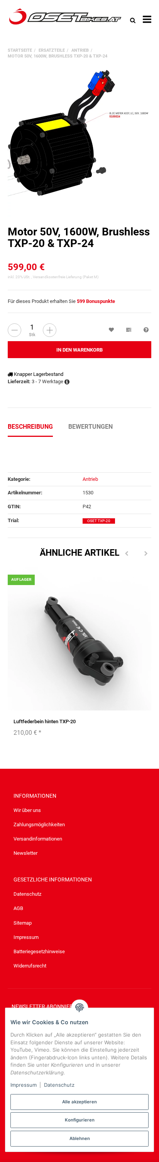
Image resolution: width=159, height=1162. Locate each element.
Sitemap (23, 923)
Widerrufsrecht (30, 966)
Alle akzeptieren (79, 1101)
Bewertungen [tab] (90, 426)
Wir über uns (27, 810)
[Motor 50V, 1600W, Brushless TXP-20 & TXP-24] (79, 142)
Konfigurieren (80, 1120)
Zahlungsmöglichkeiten (39, 824)
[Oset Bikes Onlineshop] (65, 20)
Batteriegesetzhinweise (39, 951)
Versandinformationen (38, 839)
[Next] (146, 554)
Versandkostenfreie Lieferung (57, 277)
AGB (18, 908)
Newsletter (25, 853)
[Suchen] (133, 20)
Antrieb (90, 479)
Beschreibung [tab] (30, 426)
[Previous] (126, 554)
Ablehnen (79, 1138)
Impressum (26, 937)
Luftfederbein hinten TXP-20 (45, 721)
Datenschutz (27, 894)
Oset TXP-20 (98, 521)
